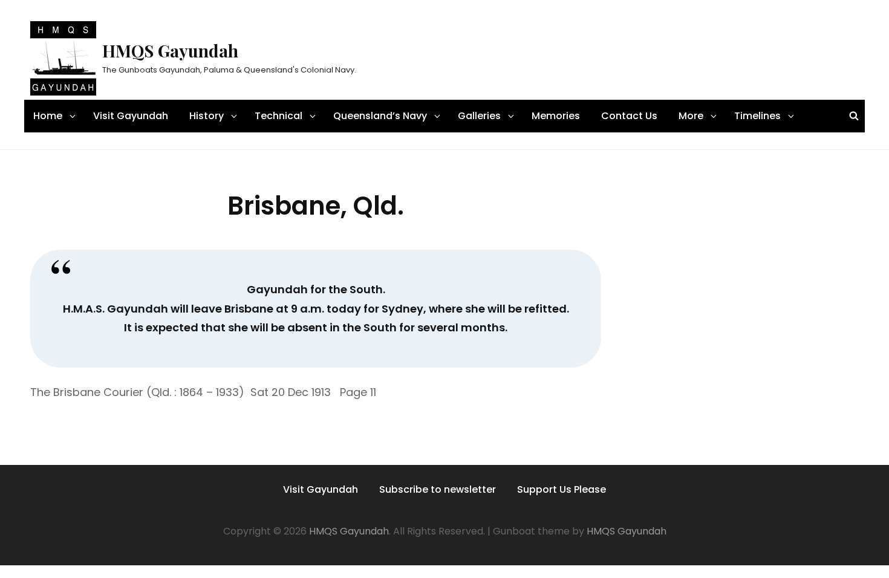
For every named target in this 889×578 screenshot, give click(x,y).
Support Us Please (561, 489)
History (206, 116)
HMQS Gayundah (170, 50)
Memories (556, 116)
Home (47, 116)
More (691, 116)
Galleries (479, 116)
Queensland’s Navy (380, 116)
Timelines (757, 116)
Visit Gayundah (130, 116)
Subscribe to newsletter (437, 489)
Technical (278, 116)
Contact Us (629, 116)
